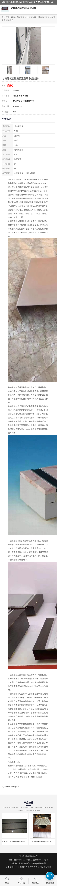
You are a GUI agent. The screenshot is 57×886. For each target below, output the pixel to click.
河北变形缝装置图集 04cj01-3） (15, 841)
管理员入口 (38, 867)
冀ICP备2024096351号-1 (38, 860)
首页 (13, 17)
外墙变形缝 (31, 17)
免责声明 (29, 867)
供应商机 (21, 17)
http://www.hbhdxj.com (10, 786)
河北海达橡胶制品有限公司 (22, 864)
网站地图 (47, 867)
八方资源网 (20, 867)
